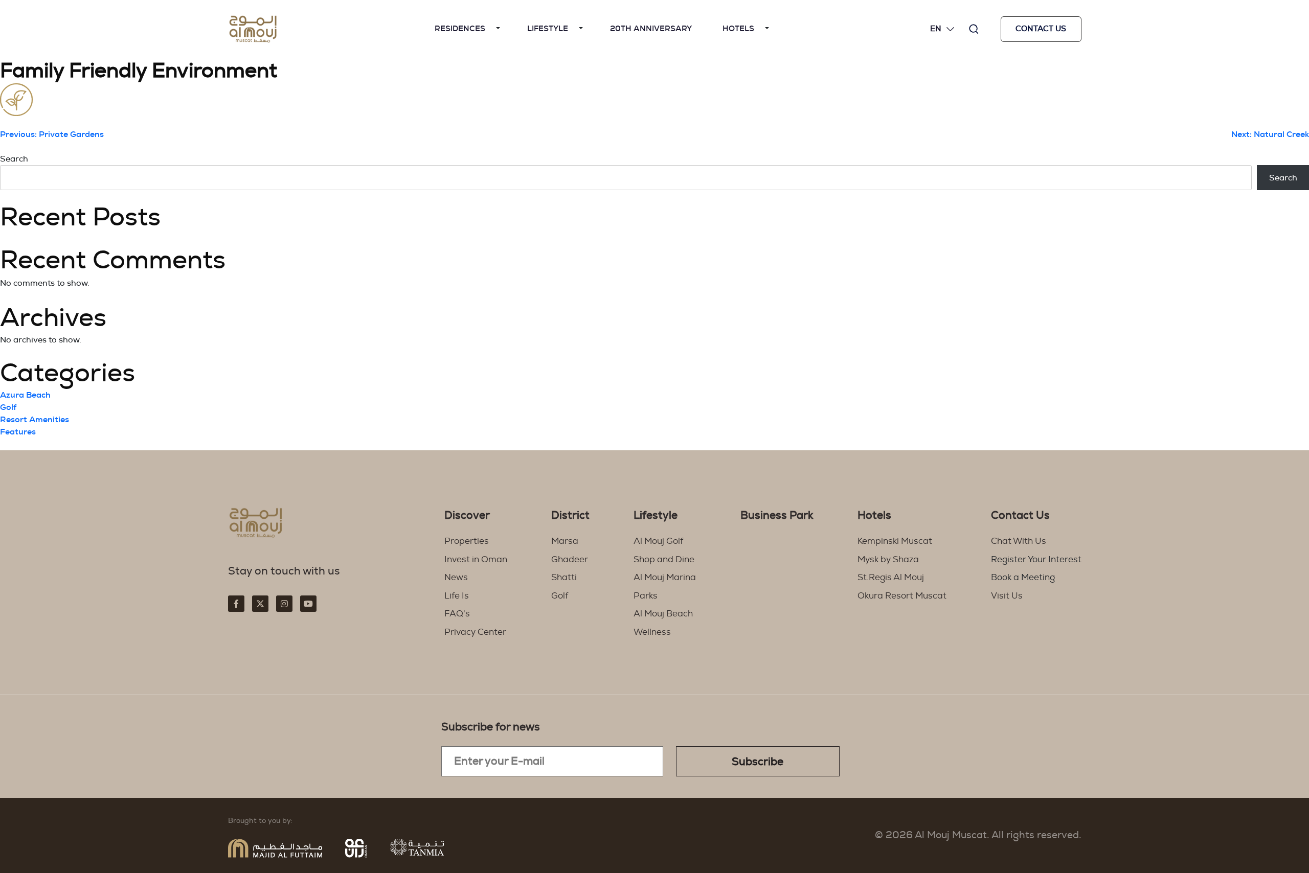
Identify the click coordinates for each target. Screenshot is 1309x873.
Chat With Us (1018, 541)
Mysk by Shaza (888, 559)
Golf (8, 407)
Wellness (652, 632)
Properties (466, 541)
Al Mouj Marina (665, 577)
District (570, 515)
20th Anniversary (651, 29)
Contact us (1040, 29)
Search (14, 159)
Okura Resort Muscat (901, 595)
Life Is (456, 595)
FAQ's (457, 613)
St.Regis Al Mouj (890, 577)
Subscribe (757, 761)
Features (18, 432)
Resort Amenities (34, 420)
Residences (460, 29)
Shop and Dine (664, 559)
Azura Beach (25, 395)
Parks (646, 595)
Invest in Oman (475, 559)
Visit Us (1007, 595)
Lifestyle (547, 29)
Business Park (777, 515)
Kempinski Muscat (894, 541)
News (456, 577)
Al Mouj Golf (658, 541)
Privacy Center (475, 632)
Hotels (738, 29)
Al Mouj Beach (663, 613)
